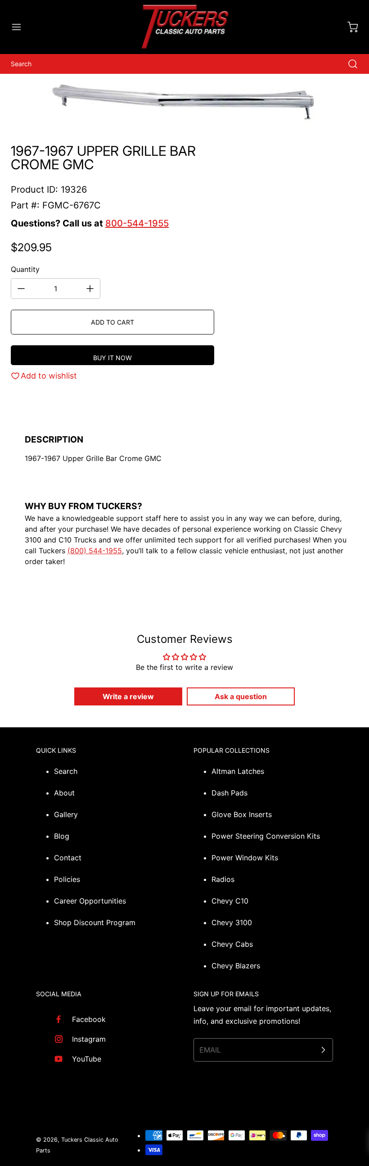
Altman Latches (238, 771)
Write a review (128, 696)
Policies (67, 879)
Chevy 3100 (232, 922)
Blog (61, 836)
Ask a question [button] (241, 696)
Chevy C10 (230, 900)
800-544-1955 (137, 223)
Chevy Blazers (236, 965)
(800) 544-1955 (95, 550)
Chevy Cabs (232, 944)
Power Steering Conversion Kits (266, 836)
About (64, 792)
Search (65, 771)
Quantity (25, 269)
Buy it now (112, 358)
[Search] (348, 64)
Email (210, 1049)
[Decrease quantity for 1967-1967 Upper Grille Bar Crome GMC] (21, 288)
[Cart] (348, 27)
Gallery (66, 814)
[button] (21, 27)
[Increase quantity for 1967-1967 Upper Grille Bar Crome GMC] (90, 288)
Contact (67, 857)
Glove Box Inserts (242, 814)
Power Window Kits (245, 857)
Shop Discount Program (94, 922)
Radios (223, 879)
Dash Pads (230, 792)
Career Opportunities (90, 900)
